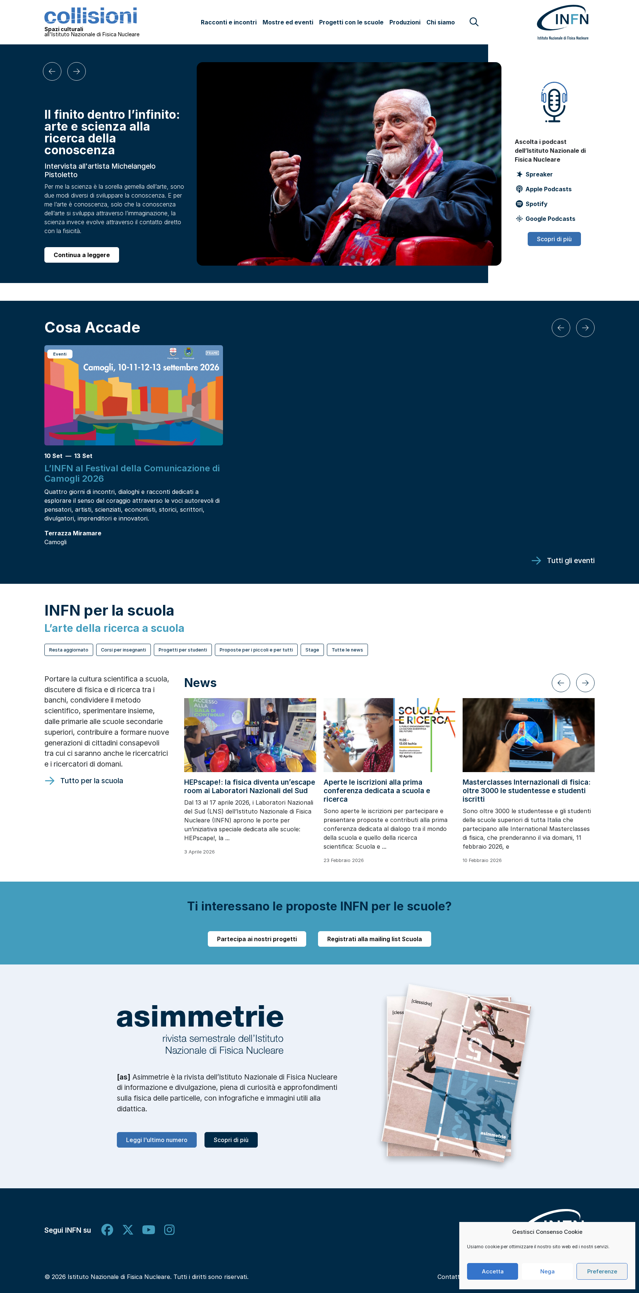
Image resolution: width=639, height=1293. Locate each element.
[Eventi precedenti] (561, 683)
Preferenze (602, 1271)
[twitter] (128, 1230)
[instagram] (169, 1230)
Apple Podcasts (548, 189)
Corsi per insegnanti (123, 650)
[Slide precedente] (52, 71)
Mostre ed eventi (288, 22)
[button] (561, 328)
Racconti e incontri (229, 22)
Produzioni (404, 22)
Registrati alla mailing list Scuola (374, 939)
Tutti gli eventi (571, 560)
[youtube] (148, 1230)
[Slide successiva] (76, 71)
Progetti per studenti (183, 650)
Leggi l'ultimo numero (156, 1140)
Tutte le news (347, 650)
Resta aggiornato (68, 650)
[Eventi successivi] (585, 683)
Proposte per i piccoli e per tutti (256, 650)
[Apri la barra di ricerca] (474, 22)
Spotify (536, 204)
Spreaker (538, 174)
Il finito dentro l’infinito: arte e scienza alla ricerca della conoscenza (112, 132)
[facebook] (107, 1230)
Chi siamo (440, 22)
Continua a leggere (82, 255)
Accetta (493, 1271)
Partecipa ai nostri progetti (257, 939)
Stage (312, 650)
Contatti (449, 1276)
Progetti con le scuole (351, 22)
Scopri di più (554, 239)
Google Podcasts (549, 218)
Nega (547, 1271)
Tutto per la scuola (91, 780)
